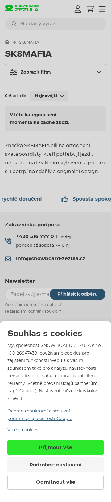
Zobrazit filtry (36, 72)
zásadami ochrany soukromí (36, 311)
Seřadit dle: (16, 96)
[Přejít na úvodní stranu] (7, 42)
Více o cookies (22, 430)
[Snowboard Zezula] (22, 9)
